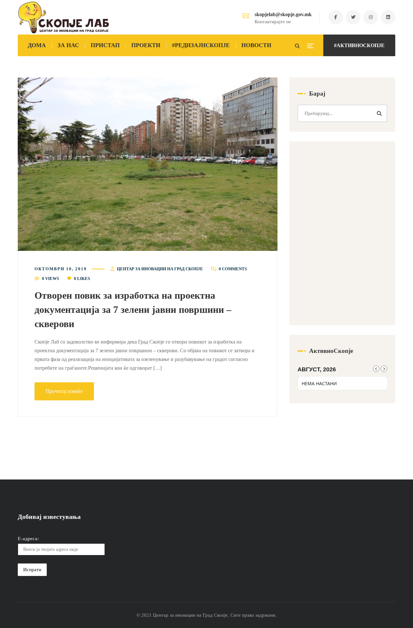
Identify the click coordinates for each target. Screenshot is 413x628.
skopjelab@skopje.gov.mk (283, 14)
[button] (147, 164)
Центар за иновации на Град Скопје (160, 268)
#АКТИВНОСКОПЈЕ (359, 45)
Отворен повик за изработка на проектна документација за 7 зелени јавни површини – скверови (133, 309)
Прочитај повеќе (64, 391)
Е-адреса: (28, 538)
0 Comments (233, 268)
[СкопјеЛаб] (64, 17)
